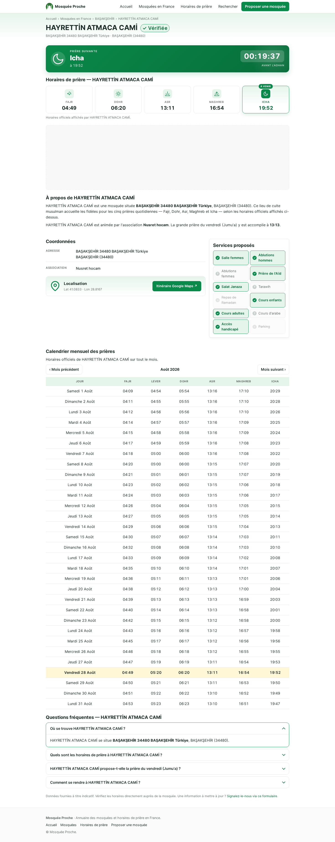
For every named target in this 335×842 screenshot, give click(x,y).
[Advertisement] (167, 157)
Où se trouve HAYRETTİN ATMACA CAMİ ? (87, 728)
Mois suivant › (273, 369)
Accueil (126, 6)
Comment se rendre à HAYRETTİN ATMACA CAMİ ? (95, 782)
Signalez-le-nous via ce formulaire (252, 796)
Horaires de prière (196, 6)
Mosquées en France (156, 6)
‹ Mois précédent (64, 369)
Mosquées (68, 825)
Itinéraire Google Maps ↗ (176, 286)
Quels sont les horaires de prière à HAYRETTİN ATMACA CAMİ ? (106, 755)
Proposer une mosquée (265, 6)
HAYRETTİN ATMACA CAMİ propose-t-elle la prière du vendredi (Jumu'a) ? (115, 768)
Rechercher (228, 6)
